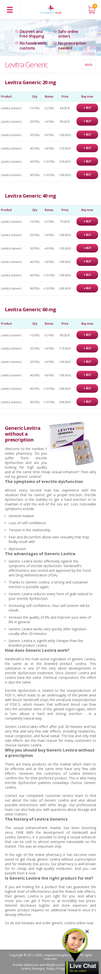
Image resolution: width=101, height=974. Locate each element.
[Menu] (10, 10)
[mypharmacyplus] (50, 10)
